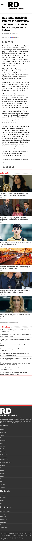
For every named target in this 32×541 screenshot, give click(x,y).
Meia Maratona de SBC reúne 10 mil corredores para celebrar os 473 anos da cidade (15, 363)
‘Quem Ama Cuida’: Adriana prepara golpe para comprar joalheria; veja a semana (14, 194)
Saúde (2, 479)
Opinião (2, 470)
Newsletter (3, 465)
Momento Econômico (5, 462)
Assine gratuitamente (6, 514)
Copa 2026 (3, 432)
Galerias (2, 451)
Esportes (2, 449)
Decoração (3, 438)
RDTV (1, 503)
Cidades (2, 429)
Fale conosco (3, 519)
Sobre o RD (3, 525)
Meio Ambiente (4, 460)
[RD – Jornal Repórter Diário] (16, 5)
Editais (2, 443)
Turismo (2, 487)
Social (1, 481)
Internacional (3, 457)
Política (2, 476)
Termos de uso (4, 527)
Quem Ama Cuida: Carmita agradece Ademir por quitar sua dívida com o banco (15, 315)
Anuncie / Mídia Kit (5, 511)
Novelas (2, 468)
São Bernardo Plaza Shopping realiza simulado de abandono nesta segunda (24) (14, 354)
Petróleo (9, 322)
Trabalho (2, 484)
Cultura (2, 435)
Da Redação (6, 33)
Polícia (2, 473)
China (3, 322)
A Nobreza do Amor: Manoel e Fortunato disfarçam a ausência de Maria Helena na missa (14, 219)
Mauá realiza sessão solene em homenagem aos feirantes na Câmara (15, 267)
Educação (2, 446)
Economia (3, 440)
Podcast (2, 500)
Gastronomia (3, 454)
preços (15, 322)
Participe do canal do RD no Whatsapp (16, 159)
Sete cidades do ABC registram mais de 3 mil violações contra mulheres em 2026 (15, 291)
